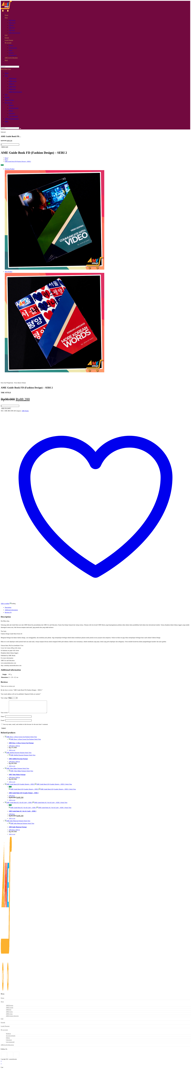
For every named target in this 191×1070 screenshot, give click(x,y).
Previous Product (9, 169)
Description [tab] (8, 607)
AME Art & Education (12, 119)
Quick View (33, 737)
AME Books (12, 78)
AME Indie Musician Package (18, 827)
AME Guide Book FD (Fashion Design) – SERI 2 (18, 161)
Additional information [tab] (11, 610)
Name (3, 716)
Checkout (12, 113)
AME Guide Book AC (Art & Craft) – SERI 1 (22, 811)
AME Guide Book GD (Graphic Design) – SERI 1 (23, 793)
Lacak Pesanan (9, 100)
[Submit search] (20, 128)
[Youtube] (16, 1054)
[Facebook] (4, 1054)
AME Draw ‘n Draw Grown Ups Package (21, 743)
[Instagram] (10, 1054)
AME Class (12, 89)
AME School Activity (15, 92)
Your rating (4, 698)
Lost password (13, 116)
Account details (13, 108)
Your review (5, 712)
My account (8, 102)
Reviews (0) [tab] (8, 612)
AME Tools (12, 86)
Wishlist (11, 105)
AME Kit (11, 84)
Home (7, 73)
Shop (6, 76)
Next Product (8, 271)
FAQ (6, 94)
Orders (11, 110)
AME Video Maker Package (17, 774)
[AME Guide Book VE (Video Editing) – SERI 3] (54, 269)
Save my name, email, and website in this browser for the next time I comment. (25, 724)
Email (3, 720)
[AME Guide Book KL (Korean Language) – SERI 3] (54, 372)
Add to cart (4, 147)
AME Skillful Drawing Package (18, 759)
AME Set (17, 746)
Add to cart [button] (12, 750)
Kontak (7, 97)
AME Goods (13, 81)
